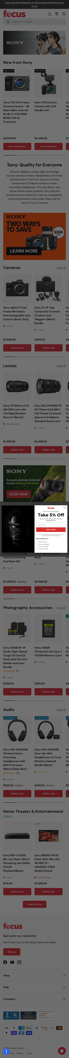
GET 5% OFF (51, 530)
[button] (6, 1051)
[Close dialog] (65, 507)
